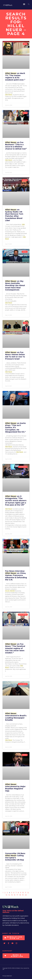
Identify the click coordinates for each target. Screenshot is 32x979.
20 (26, 895)
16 (14, 895)
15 (12, 895)
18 (20, 895)
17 (17, 895)
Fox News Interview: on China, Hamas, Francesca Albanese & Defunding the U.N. (16, 575)
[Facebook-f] (8, 943)
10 (23, 893)
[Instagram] (16, 943)
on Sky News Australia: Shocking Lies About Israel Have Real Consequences (15, 285)
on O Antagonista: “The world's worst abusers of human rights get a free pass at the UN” (15, 500)
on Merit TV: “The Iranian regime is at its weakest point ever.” (15, 76)
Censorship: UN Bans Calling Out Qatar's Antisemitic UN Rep (15, 856)
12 (28, 893)
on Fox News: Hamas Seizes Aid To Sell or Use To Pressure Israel (15, 355)
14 (9, 895)
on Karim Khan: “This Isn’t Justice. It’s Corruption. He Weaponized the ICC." (15, 427)
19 (23, 895)
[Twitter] (4, 943)
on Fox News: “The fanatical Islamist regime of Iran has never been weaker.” (15, 648)
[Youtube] (12, 943)
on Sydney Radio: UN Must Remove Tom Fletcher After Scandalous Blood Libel (14, 215)
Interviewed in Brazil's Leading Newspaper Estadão (15, 716)
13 (6, 895)
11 (25, 893)
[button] (24, 4)
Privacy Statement (7, 975)
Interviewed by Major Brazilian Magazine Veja (15, 787)
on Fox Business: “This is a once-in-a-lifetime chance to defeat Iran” (16, 145)
